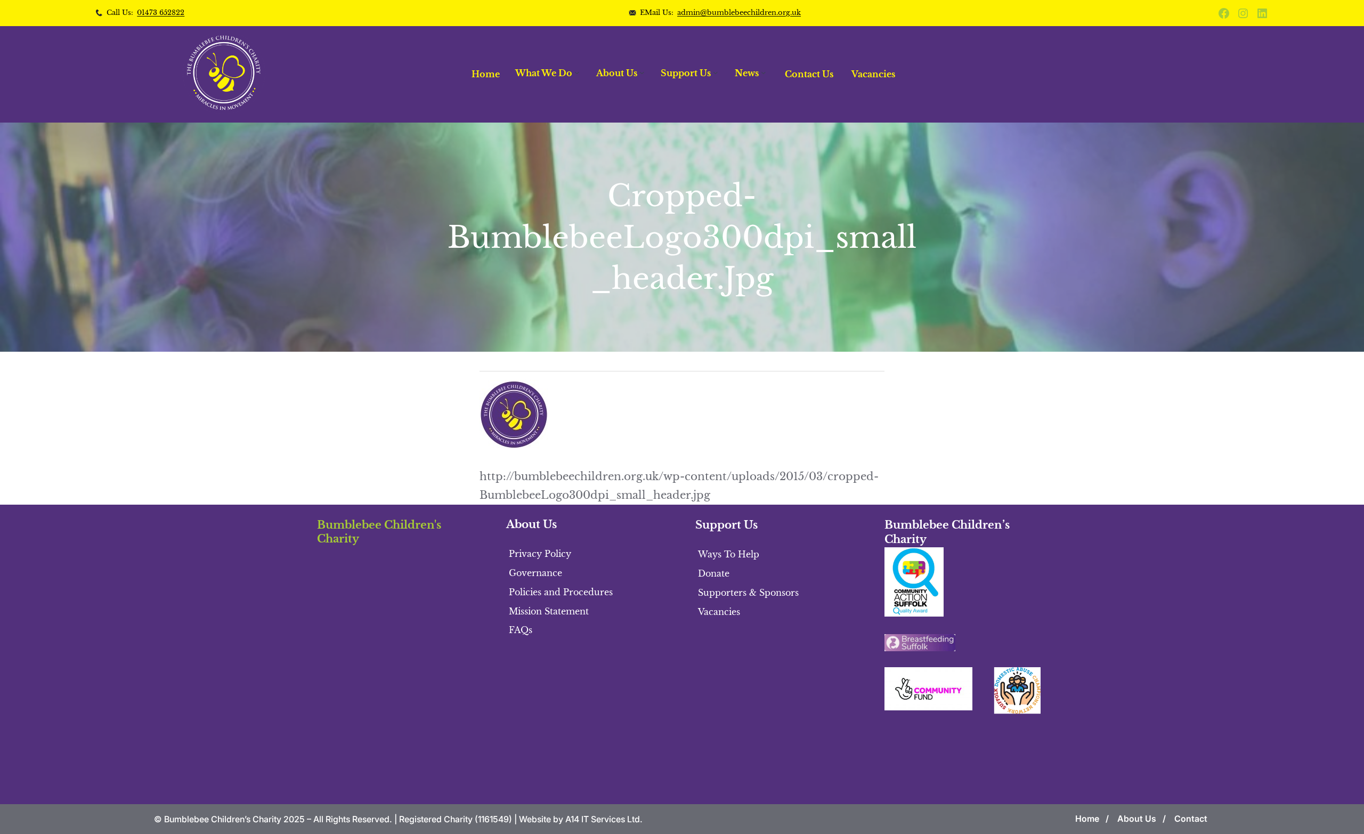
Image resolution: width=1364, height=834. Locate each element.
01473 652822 (160, 12)
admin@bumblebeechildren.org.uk (739, 12)
